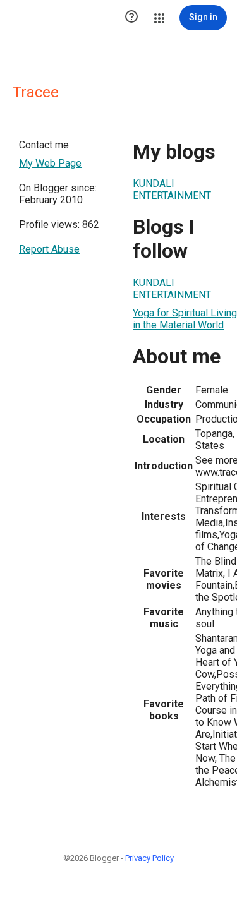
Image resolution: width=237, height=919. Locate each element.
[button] (131, 18)
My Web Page (50, 163)
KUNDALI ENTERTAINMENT (172, 189)
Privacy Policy (149, 858)
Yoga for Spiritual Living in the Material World (185, 319)
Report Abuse (49, 249)
